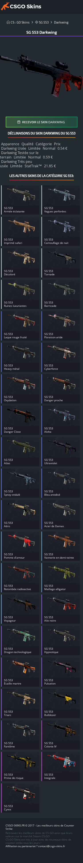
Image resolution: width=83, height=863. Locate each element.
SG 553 (43, 22)
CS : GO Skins (20, 22)
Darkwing (61, 22)
